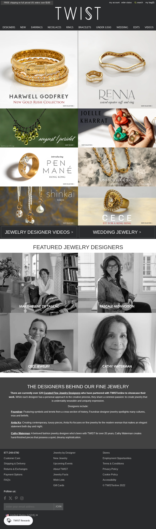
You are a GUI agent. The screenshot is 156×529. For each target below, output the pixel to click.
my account (114, 2)
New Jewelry (60, 458)
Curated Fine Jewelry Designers (62, 393)
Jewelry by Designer (64, 452)
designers (9, 27)
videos (149, 27)
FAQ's (7, 480)
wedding (122, 27)
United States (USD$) (23, 515)
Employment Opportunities (117, 458)
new (23, 27)
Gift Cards (58, 485)
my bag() (149, 2)
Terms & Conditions (113, 463)
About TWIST (60, 469)
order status (126, 2)
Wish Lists (58, 480)
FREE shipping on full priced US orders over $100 (27, 3)
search (139, 2)
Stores (106, 452)
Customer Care (12, 458)
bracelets (84, 27)
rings (69, 27)
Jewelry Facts (60, 474)
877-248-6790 (11, 452)
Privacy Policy (110, 469)
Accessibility (109, 480)
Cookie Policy (110, 474)
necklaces (54, 27)
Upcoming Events (63, 463)
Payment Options (13, 474)
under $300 (103, 27)
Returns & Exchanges (15, 469)
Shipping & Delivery (14, 463)
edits (136, 27)
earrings (37, 27)
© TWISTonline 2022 (114, 485)
